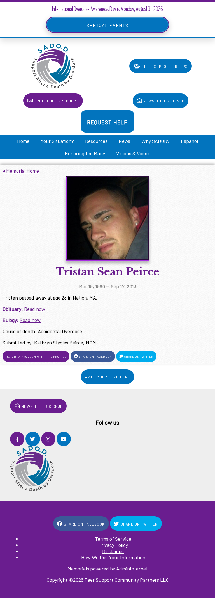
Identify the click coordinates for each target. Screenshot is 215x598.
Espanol (189, 141)
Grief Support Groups (164, 66)
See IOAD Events (107, 24)
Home (23, 141)
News (124, 141)
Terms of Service (113, 539)
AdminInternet (132, 568)
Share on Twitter (138, 356)
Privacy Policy (113, 545)
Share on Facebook (95, 356)
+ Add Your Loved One (107, 376)
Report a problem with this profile (36, 356)
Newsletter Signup (163, 100)
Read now (34, 309)
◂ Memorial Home (21, 171)
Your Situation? (57, 141)
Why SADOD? (155, 141)
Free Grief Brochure (56, 100)
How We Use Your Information (113, 557)
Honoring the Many (85, 153)
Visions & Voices (133, 153)
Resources (96, 141)
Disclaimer (113, 551)
